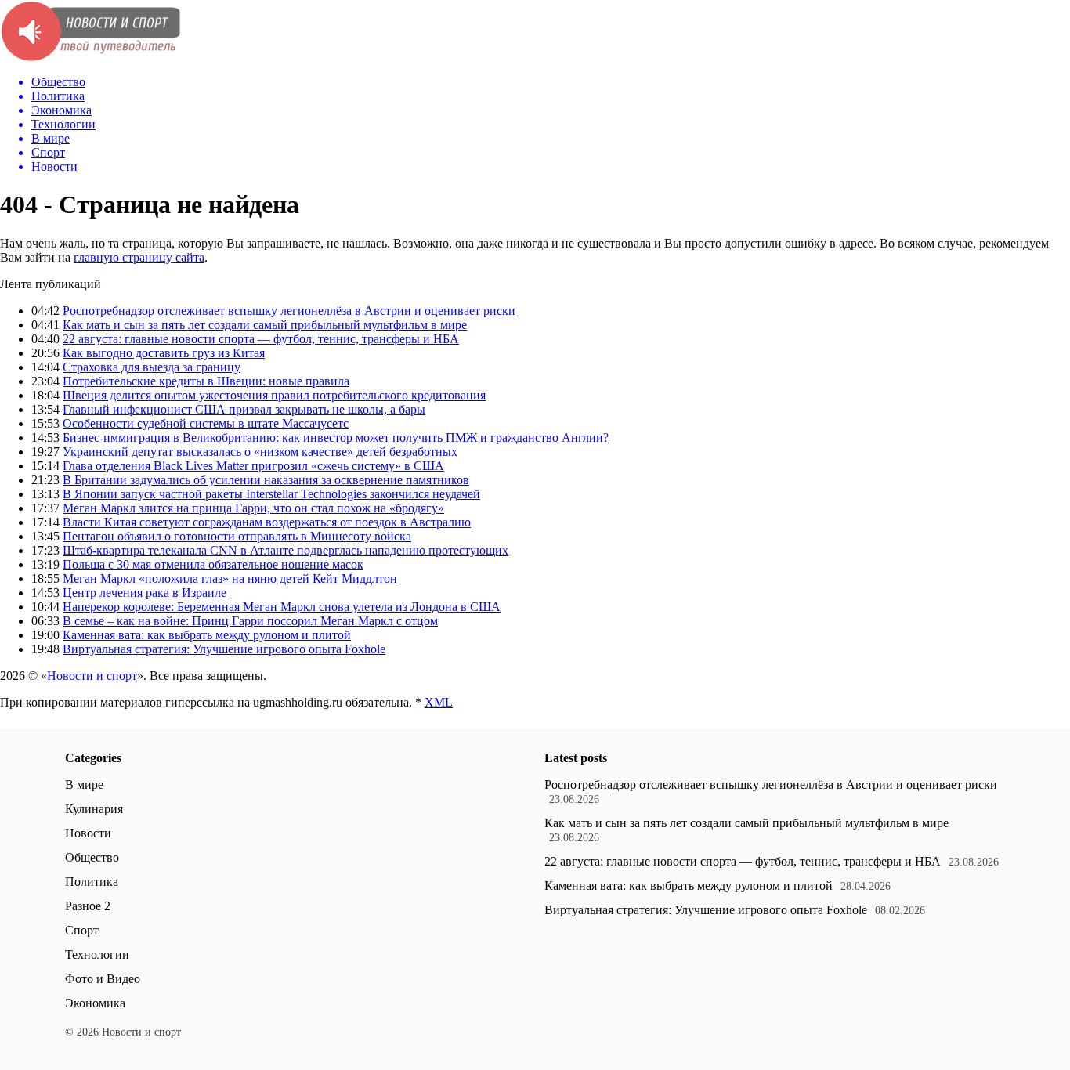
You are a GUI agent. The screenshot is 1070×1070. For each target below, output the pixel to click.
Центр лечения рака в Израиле (144, 592)
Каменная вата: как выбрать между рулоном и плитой (207, 635)
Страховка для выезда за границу (151, 367)
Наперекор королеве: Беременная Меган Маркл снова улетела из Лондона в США (282, 606)
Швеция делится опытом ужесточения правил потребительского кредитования (274, 395)
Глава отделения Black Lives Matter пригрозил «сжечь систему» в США (253, 465)
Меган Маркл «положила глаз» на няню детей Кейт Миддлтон (230, 578)
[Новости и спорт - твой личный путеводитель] (90, 58)
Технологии (97, 954)
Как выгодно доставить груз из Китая (164, 353)
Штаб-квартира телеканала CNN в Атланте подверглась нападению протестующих (285, 550)
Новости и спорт (92, 675)
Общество (92, 857)
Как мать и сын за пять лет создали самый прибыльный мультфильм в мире (265, 324)
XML (439, 702)
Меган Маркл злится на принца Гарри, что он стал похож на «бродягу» (253, 508)
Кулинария (94, 808)
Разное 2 (87, 906)
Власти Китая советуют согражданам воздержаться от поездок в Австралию (267, 522)
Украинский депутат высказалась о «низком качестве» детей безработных (260, 451)
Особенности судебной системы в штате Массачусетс (206, 423)
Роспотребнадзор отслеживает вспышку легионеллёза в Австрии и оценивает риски (289, 310)
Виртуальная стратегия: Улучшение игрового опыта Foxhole (224, 649)
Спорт (82, 930)
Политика (91, 881)
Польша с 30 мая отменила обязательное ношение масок (213, 564)
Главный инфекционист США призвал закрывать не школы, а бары (244, 409)
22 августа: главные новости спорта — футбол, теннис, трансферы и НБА (261, 338)
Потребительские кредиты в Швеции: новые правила (206, 381)
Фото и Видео (102, 978)
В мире (84, 784)
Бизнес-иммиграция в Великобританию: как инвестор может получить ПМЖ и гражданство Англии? (336, 437)
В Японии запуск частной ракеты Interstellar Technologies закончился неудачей (271, 494)
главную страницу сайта (139, 257)
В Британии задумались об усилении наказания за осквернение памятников (266, 479)
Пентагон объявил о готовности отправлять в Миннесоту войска (237, 536)
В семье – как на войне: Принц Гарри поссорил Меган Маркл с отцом (250, 620)
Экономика (95, 1003)
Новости (88, 833)
